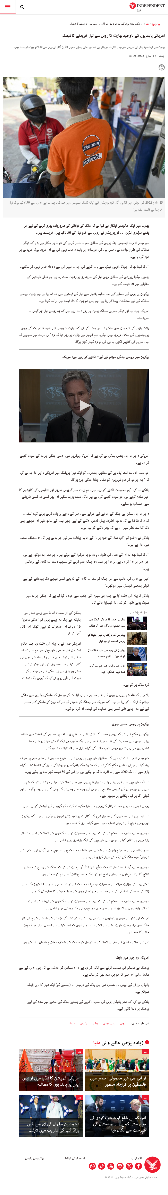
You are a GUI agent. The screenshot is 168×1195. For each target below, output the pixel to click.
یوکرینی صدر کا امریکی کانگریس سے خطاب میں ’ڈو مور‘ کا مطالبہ (106, 622)
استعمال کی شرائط (75, 1158)
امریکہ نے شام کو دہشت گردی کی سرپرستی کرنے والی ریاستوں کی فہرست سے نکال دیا (118, 1124)
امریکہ (71, 1024)
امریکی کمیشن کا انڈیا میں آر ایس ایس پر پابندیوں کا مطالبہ (50, 1081)
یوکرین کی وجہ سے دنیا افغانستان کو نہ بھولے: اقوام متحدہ (106, 653)
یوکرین (83, 1024)
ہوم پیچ (156, 24)
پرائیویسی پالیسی (34, 1158)
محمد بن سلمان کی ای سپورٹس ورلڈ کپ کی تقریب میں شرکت (53, 1127)
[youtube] (110, 1166)
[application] (84, 405)
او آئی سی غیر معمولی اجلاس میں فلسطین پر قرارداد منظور (118, 1081)
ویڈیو (95, 1024)
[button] (84, 405)
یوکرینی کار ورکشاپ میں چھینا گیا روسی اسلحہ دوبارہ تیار (106, 638)
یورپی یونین (109, 1024)
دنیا (148, 24)
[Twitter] (129, 1166)
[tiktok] (101, 1166)
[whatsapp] (92, 1166)
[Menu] (8, 7)
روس (122, 1024)
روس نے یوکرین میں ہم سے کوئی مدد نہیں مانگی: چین (107, 668)
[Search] (22, 7)
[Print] (162, 67)
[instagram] (120, 1166)
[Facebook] (138, 1166)
